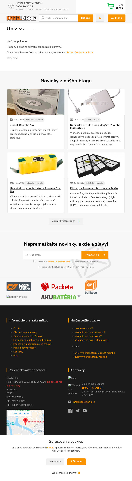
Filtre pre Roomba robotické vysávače (94, 188)
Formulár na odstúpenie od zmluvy (32, 340)
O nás (16, 328)
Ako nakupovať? (84, 328)
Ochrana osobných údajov (27, 336)
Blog (15, 355)
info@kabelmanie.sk (84, 401)
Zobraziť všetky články (63, 221)
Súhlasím (76, 461)
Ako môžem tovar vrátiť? (88, 336)
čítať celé (15, 137)
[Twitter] (79, 411)
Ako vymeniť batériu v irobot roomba (95, 353)
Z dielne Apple (92, 119)
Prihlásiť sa (92, 255)
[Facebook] (72, 411)
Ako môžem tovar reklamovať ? (92, 340)
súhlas (50, 447)
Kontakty (18, 351)
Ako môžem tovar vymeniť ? (90, 332)
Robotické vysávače (34, 119)
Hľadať (85, 18)
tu (79, 472)
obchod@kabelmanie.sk (79, 52)
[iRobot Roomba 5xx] (35, 102)
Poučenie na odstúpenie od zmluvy (32, 344)
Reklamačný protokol (24, 347)
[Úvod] (21, 18)
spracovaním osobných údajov (59, 261)
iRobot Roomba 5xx (22, 125)
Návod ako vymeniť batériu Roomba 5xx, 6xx (35, 190)
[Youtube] (86, 411)
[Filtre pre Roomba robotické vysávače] (96, 165)
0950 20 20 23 (24, 6)
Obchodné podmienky (25, 332)
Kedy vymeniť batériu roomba (91, 357)
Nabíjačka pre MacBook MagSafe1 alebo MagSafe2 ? (95, 127)
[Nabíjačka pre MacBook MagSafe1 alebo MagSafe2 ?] (96, 102)
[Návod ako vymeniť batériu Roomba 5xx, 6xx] (35, 165)
